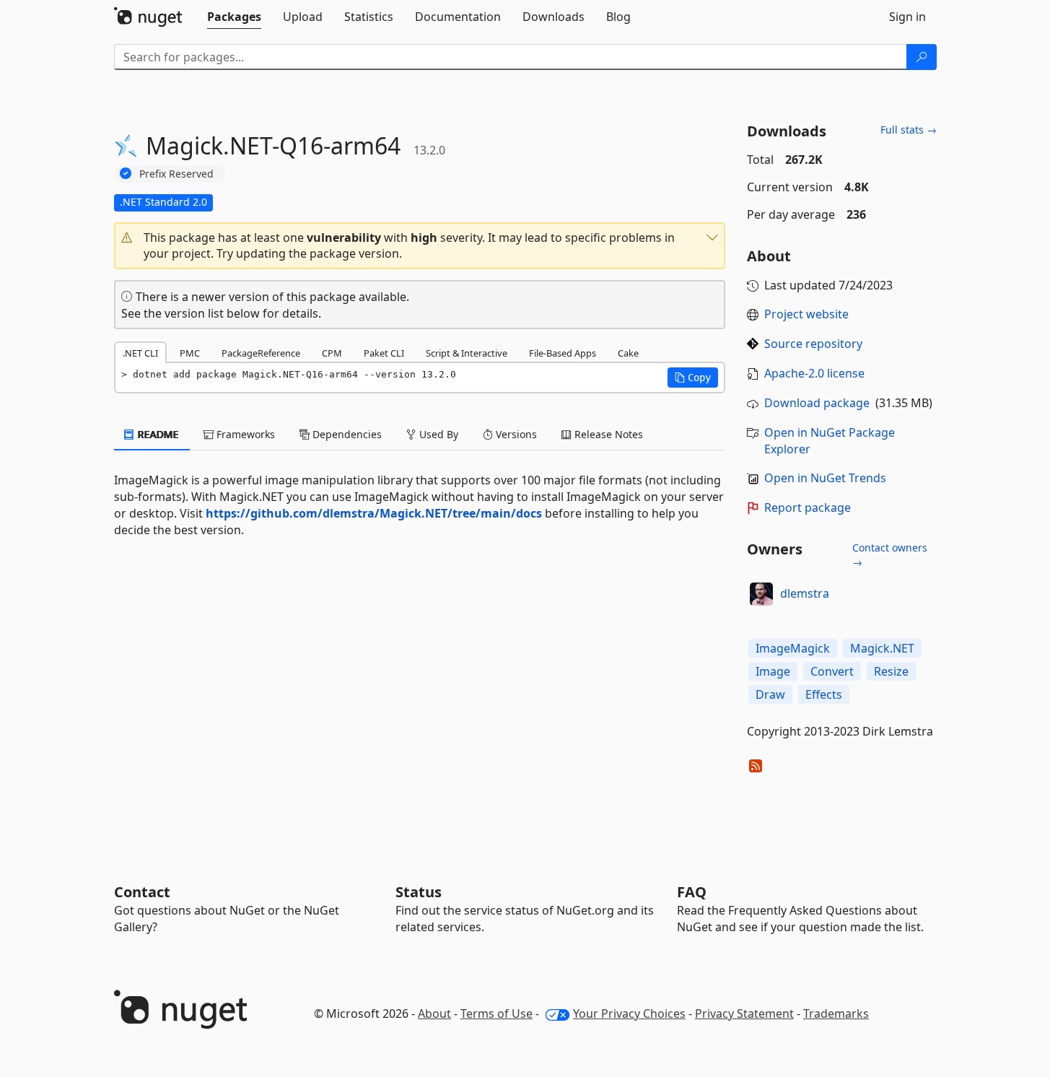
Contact (142, 892)
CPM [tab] (332, 352)
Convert (832, 671)
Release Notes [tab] (607, 434)
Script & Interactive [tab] (466, 352)
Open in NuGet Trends (825, 478)
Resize (891, 671)
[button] (420, 246)
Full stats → (908, 129)
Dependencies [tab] (346, 434)
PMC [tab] (190, 352)
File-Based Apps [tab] (562, 352)
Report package (807, 507)
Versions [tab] (515, 434)
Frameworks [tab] (244, 434)
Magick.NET (882, 648)
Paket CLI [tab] (384, 352)
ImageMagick (793, 648)
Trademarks (836, 1013)
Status (418, 892)
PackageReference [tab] (261, 352)
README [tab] (157, 434)
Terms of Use (496, 1013)
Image (773, 671)
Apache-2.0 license (814, 373)
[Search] (921, 57)
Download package (817, 403)
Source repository (813, 344)
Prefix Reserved (176, 173)
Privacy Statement (744, 1013)
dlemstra (804, 593)
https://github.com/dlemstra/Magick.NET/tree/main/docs (374, 513)
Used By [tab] (437, 434)
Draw (770, 694)
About (434, 1013)
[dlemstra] (761, 594)
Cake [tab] (628, 352)
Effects (823, 694)
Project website (806, 314)
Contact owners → (889, 555)
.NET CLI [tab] (140, 352)
